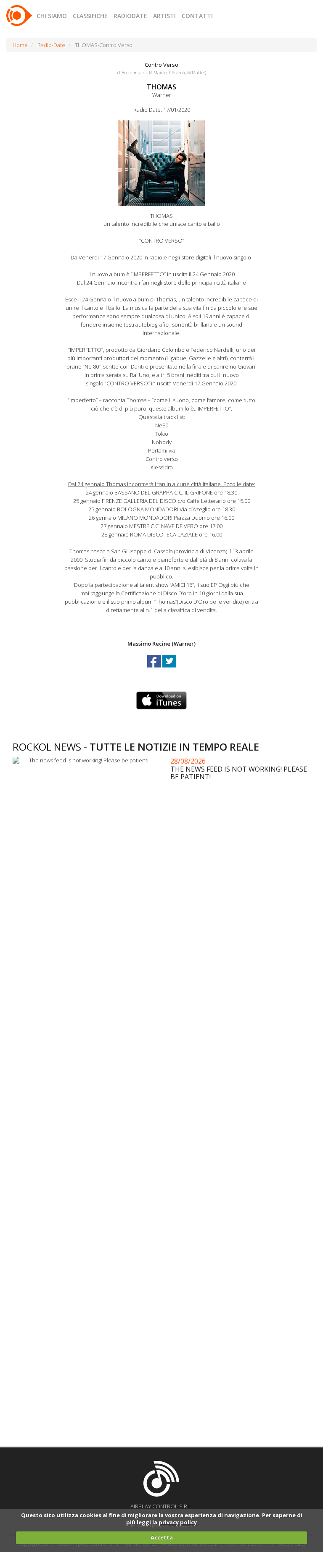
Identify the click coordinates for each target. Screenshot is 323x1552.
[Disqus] (164, 1105)
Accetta (162, 1537)
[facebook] (154, 669)
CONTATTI (197, 16)
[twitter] (169, 669)
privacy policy (178, 1522)
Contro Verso (161, 64)
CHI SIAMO (52, 16)
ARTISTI (164, 16)
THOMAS (161, 87)
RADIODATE (130, 16)
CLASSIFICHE (90, 16)
